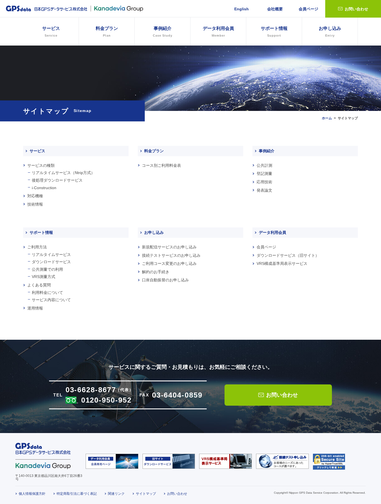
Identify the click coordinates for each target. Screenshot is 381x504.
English (241, 9)
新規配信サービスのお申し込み (169, 247)
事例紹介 (163, 31)
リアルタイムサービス (51, 254)
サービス (37, 151)
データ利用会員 (272, 232)
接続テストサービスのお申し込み (171, 255)
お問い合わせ (356, 9)
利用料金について (47, 292)
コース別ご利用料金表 (161, 165)
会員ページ (308, 9)
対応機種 (35, 196)
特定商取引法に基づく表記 (77, 494)
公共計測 (264, 165)
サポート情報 (41, 232)
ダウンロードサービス (51, 262)
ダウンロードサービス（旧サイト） (288, 255)
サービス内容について (51, 300)
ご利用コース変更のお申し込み (169, 263)
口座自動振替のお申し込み (165, 280)
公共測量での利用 (47, 269)
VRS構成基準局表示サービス (282, 263)
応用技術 (264, 182)
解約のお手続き (155, 272)
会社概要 (275, 9)
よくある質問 (39, 285)
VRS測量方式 (43, 276)
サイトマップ (146, 494)
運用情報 (35, 308)
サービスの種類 (41, 165)
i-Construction (44, 188)
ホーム (327, 118)
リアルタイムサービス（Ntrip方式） (63, 172)
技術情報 (35, 204)
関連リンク (116, 494)
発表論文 (264, 190)
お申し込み (330, 31)
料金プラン (107, 31)
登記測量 (264, 173)
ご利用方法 (37, 247)
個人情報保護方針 (32, 494)
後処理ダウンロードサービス (57, 180)
